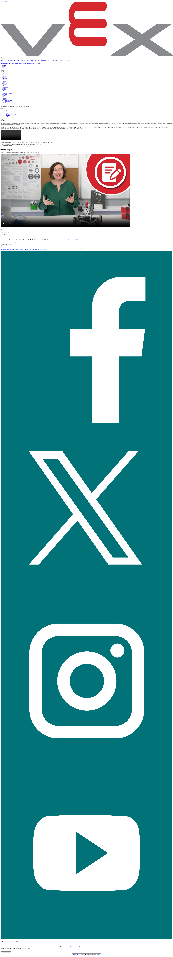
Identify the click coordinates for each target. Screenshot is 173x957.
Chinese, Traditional (7, 101)
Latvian (4, 85)
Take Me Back (4, 244)
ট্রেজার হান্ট (5, 67)
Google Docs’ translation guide (75, 239)
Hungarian (5, 88)
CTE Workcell (23, 63)
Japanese (5, 90)
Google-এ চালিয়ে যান (7, 952)
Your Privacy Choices (91, 954)
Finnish (4, 95)
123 (9, 63)
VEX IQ (16, 60)
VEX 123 (3, 60)
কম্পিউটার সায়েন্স (43, 60)
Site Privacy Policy (5, 249)
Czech (4, 102)
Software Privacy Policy (30, 249)
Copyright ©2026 (39, 248)
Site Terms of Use (13, 249)
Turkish (4, 98)
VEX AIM (11, 60)
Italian (4, 81)
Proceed (9, 244)
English (4, 77)
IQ (15, 63)
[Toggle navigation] (1, 57)
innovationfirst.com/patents (140, 248)
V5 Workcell (29, 63)
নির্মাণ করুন (8, 115)
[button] (86, 422)
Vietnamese (5, 96)
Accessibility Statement (41, 249)
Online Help (67, 60)
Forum (63, 60)
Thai (4, 82)
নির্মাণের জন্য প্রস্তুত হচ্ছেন (11, 114)
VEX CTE (29, 60)
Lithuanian (5, 87)
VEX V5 (25, 60)
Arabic (4, 73)
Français (5, 79)
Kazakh (5, 83)
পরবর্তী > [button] (8, 232)
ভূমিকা (7, 113)
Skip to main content (5, 1)
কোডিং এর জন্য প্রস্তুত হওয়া (11, 116)
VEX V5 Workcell (36, 60)
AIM (13, 63)
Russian (5, 94)
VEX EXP (20, 60)
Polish (4, 91)
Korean (4, 84)
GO (11, 63)
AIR (33, 63)
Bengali (5, 74)
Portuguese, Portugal (7, 93)
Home (4, 65)
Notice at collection (78, 954)
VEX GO (7, 60)
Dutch (4, 89)
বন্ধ (1, 952)
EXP (17, 63)
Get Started (49, 60)
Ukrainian (5, 99)
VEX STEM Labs (56, 60)
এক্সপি (4, 66)
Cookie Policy (21, 249)
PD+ (61, 60)
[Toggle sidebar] (1, 105)
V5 (19, 63)
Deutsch (5, 76)
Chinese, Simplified (7, 100)
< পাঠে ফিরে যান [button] (3, 232)
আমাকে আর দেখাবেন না (6, 950)
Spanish (5, 78)
